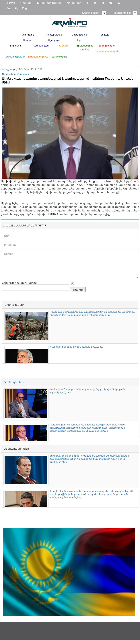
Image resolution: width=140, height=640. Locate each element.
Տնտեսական (41, 45)
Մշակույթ (53, 40)
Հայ (8, 8)
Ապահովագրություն (107, 51)
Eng (24, 8)
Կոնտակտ (74, 3)
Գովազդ (26, 3)
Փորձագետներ (14, 382)
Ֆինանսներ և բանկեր (85, 47)
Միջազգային (79, 34)
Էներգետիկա (107, 45)
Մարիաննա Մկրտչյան (15, 74)
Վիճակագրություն (37, 56)
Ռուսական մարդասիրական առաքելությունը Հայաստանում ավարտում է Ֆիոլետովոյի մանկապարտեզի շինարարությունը (92, 313)
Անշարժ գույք (59, 56)
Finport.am (15, 45)
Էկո (79, 40)
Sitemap (10, 3)
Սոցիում (28, 40)
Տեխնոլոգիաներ (15, 56)
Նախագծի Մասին (49, 3)
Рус (17, 8)
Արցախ (104, 34)
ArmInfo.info (28, 34)
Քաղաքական (54, 34)
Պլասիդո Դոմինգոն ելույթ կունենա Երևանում (76, 346)
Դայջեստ (63, 45)
